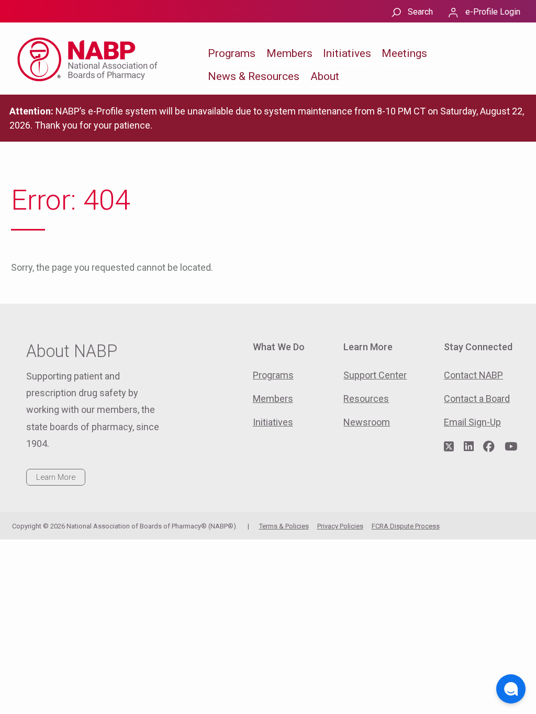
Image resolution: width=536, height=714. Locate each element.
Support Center (375, 375)
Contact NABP (473, 375)
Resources (366, 398)
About (324, 76)
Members (289, 53)
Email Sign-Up (472, 422)
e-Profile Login (492, 12)
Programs (231, 53)
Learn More (55, 477)
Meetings (404, 53)
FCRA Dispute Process (406, 526)
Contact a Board (477, 398)
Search (420, 12)
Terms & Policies (284, 526)
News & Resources (253, 76)
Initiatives (347, 53)
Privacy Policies (340, 526)
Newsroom (366, 422)
